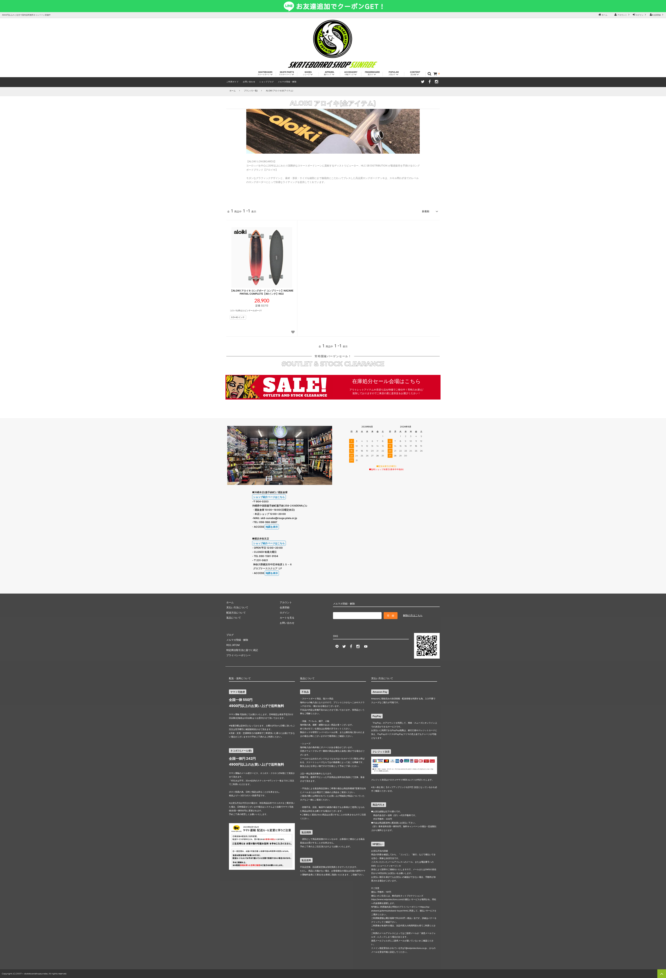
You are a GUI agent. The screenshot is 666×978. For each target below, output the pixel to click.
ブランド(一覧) (251, 90)
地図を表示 (272, 526)
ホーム (604, 15)
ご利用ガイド (232, 81)
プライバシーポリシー (238, 655)
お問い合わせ (249, 81)
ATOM (236, 645)
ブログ (230, 634)
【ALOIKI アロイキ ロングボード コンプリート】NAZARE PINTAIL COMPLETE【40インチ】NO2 (261, 292)
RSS (228, 645)
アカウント (622, 15)
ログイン (639, 15)
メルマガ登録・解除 (287, 81)
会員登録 (657, 15)
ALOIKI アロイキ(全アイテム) (279, 90)
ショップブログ (266, 81)
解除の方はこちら (412, 615)
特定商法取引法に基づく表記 (242, 650)
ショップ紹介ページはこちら (269, 496)
